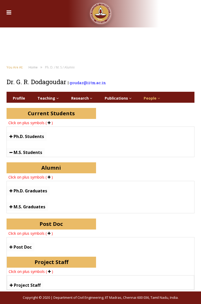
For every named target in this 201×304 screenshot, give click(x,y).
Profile (19, 98)
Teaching (46, 98)
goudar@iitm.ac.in (88, 82)
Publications (117, 98)
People (151, 98)
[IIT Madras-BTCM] (100, 12)
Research (80, 98)
